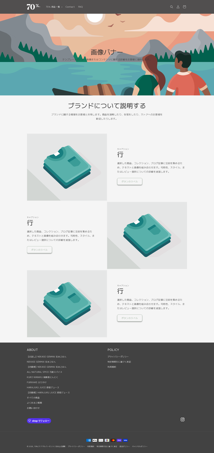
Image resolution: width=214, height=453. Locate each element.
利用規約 (112, 366)
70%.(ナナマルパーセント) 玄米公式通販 (50, 446)
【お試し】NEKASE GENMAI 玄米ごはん (46, 356)
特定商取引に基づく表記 (119, 361)
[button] (54, 7)
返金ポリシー (125, 446)
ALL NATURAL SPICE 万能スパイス (44, 371)
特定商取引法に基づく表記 (107, 446)
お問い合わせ (33, 407)
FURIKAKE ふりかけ (37, 382)
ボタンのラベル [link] (130, 181)
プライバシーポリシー (118, 356)
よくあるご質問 (34, 402)
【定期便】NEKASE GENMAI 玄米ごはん (46, 366)
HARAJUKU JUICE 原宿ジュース (43, 387)
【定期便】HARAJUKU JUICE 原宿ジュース (48, 392)
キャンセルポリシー (139, 446)
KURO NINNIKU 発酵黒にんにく (42, 377)
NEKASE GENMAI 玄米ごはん (41, 361)
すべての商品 (33, 397)
